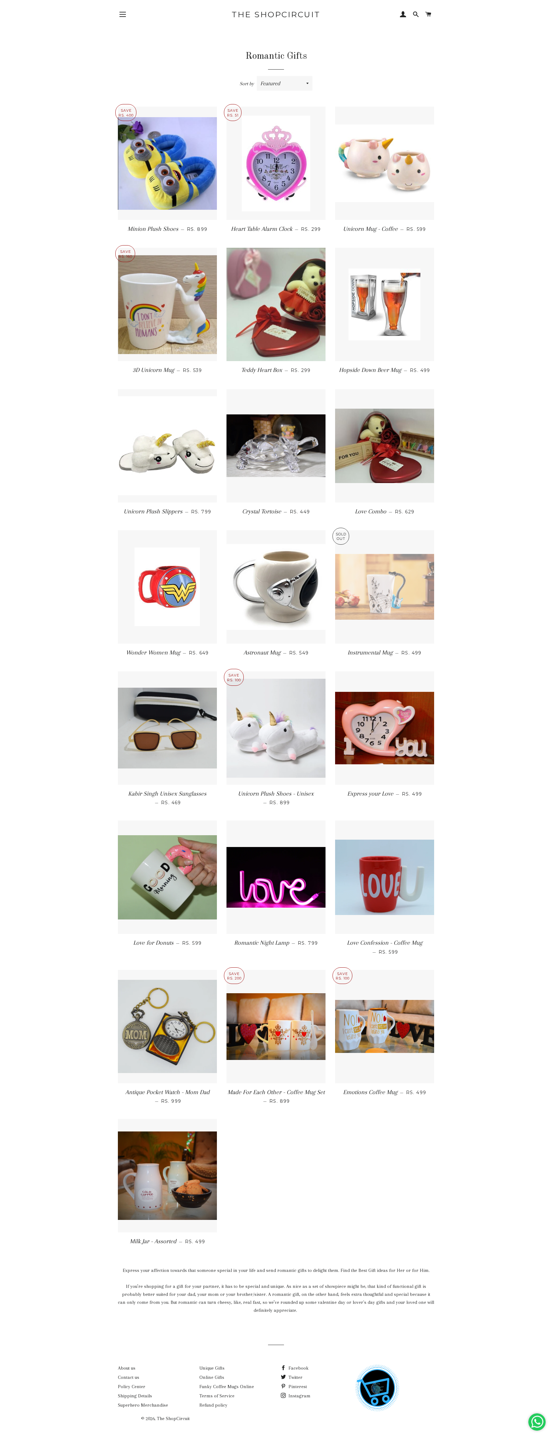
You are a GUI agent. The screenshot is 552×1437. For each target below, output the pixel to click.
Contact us (128, 1377)
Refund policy (213, 1405)
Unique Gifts (212, 1368)
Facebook (298, 1368)
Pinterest (297, 1386)
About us (126, 1368)
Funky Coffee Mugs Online (226, 1386)
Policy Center (131, 1386)
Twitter (295, 1377)
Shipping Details (135, 1396)
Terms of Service (216, 1396)
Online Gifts (211, 1377)
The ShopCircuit (276, 14)
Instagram (298, 1396)
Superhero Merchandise (143, 1405)
